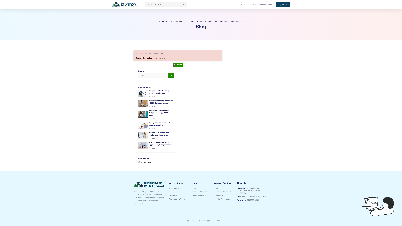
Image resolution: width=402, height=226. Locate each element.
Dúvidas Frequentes (222, 199)
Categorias (173, 195)
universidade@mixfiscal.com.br (254, 196)
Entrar (284, 5)
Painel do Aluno (266, 4)
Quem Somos (174, 188)
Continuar (178, 65)
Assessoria (218, 195)
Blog (216, 188)
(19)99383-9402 (252, 200)
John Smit (182, 22)
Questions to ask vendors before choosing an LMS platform (159, 113)
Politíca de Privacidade (200, 192)
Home (242, 4)
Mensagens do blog (195, 22)
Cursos (252, 4)
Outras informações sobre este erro (150, 58)
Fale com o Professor (177, 199)
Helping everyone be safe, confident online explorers (224, 22)
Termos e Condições (199, 195)
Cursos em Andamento (223, 192)
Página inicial (163, 22)
